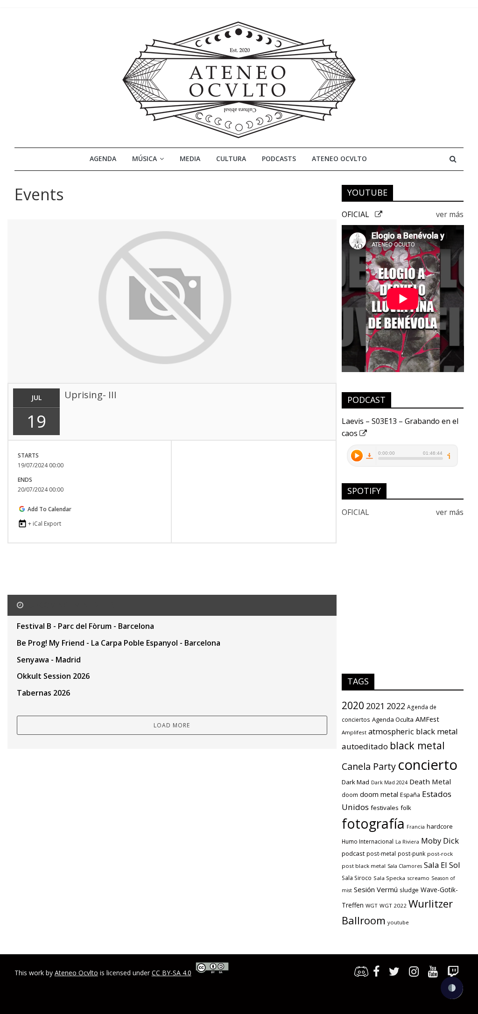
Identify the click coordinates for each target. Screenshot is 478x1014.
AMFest (427, 719)
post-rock (440, 853)
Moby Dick (440, 840)
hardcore (440, 826)
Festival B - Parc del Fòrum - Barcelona (85, 626)
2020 (353, 705)
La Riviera (407, 841)
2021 (375, 705)
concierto (427, 764)
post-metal (381, 854)
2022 (396, 705)
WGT (372, 905)
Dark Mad (355, 782)
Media (190, 158)
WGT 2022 (393, 905)
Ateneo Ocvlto (339, 158)
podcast (353, 853)
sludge (409, 890)
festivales (385, 807)
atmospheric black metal (413, 731)
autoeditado (365, 746)
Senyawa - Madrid (49, 660)
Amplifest (354, 732)
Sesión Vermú (376, 889)
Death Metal (430, 781)
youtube (398, 922)
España (410, 795)
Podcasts (279, 158)
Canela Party (369, 766)
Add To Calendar (48, 509)
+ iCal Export (44, 524)
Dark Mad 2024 (389, 782)
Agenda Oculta (393, 719)
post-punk (411, 854)
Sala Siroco (357, 878)
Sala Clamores (404, 866)
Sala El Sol (442, 864)
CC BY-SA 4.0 (171, 972)
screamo (418, 877)
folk (406, 807)
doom (350, 795)
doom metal (379, 794)
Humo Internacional (368, 841)
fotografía (373, 823)
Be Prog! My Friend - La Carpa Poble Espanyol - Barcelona (118, 643)
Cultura (231, 158)
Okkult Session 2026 (53, 676)
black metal (417, 745)
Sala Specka (389, 877)
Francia (416, 827)
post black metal (364, 865)
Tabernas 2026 (43, 693)
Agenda (103, 158)
